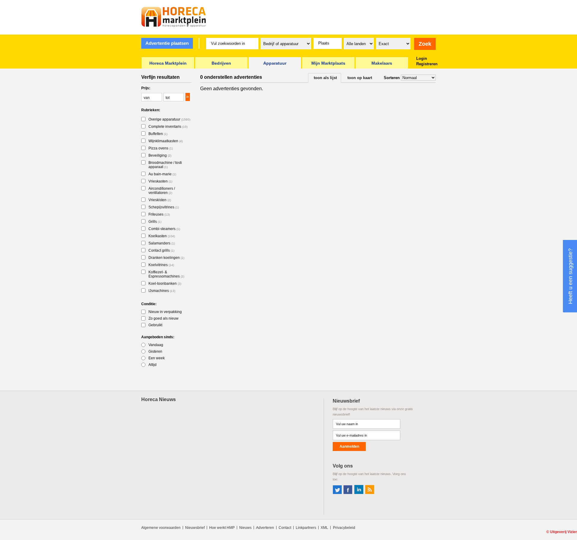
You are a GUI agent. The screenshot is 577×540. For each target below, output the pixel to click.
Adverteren (265, 528)
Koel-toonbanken (164, 283)
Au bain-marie (162, 174)
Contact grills (161, 250)
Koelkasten (161, 236)
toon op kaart (359, 77)
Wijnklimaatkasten (165, 141)
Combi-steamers (164, 229)
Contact (285, 528)
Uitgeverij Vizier (563, 532)
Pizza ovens (160, 148)
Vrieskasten (160, 181)
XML (324, 528)
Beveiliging (159, 155)
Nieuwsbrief (195, 528)
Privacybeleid (344, 528)
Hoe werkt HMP (222, 528)
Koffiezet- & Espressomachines (166, 274)
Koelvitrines (161, 265)
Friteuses (159, 214)
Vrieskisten (159, 200)
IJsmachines (161, 291)
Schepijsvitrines (163, 207)
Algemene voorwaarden (161, 528)
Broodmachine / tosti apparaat (165, 165)
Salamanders (161, 243)
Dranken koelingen (166, 258)
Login (421, 58)
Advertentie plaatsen (167, 43)
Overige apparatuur (169, 119)
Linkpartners (306, 528)
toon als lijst (325, 77)
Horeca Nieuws (158, 399)
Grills (154, 221)
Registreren (427, 64)
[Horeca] (173, 17)
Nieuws (245, 528)
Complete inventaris (168, 126)
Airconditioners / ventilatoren (161, 190)
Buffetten (157, 134)
